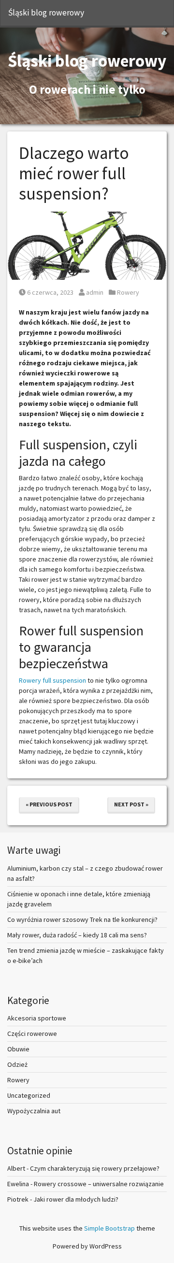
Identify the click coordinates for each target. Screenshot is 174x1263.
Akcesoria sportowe (36, 1018)
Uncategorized (28, 1095)
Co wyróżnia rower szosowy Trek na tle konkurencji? (82, 919)
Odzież (17, 1064)
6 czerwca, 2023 (50, 292)
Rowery (128, 292)
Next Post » (131, 804)
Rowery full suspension (52, 680)
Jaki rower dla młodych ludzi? (75, 1199)
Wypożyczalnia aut (33, 1110)
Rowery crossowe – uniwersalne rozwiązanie (99, 1183)
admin (94, 292)
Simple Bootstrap (109, 1228)
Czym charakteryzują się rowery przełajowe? (95, 1168)
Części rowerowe (32, 1033)
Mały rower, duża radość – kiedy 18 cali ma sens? (77, 935)
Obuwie (18, 1049)
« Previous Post (49, 804)
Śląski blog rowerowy (46, 12)
